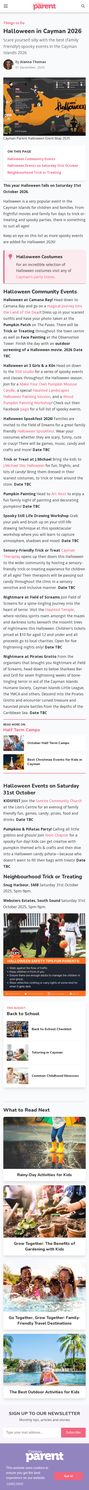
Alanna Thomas (33, 62)
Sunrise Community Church (59, 800)
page (25, 408)
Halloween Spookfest (35, 431)
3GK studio (24, 371)
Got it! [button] (68, 1476)
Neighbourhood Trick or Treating (34, 172)
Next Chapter (57, 835)
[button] (6, 6)
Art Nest (58, 493)
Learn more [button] (15, 1483)
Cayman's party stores (35, 276)
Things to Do (13, 23)
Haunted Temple (59, 609)
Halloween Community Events (31, 159)
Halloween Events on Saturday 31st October (42, 165)
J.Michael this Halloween (23, 465)
